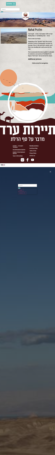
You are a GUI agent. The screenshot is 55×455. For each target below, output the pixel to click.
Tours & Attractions (18, 156)
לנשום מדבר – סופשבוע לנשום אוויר (18, 146)
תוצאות (20, 190)
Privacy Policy (33, 153)
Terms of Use (33, 151)
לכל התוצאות (22, 193)
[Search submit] (19, 188)
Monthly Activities (34, 146)
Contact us (32, 156)
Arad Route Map (33, 148)
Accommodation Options (19, 150)
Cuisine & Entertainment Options (19, 152)
